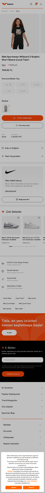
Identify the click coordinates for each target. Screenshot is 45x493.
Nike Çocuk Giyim (9, 303)
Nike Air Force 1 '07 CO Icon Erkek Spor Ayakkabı (31, 238)
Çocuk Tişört (20, 298)
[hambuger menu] (40, 4)
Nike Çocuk (32, 298)
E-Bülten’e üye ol (13, 374)
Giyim (18, 11)
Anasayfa (4, 11)
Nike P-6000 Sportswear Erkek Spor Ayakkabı (11, 238)
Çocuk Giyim (7, 298)
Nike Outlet (19, 309)
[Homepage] (7, 4)
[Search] (31, 4)
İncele (9, 332)
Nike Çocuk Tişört (25, 303)
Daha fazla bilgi (10, 191)
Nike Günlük (7, 309)
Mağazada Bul (24, 199)
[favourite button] (18, 218)
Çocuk (12, 11)
